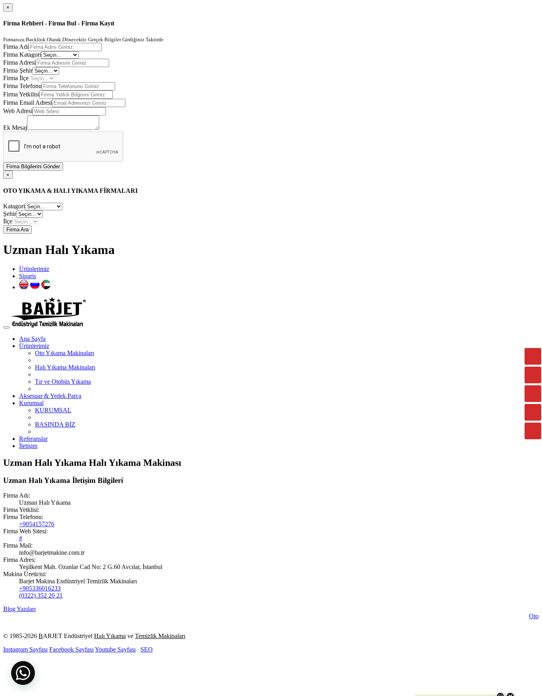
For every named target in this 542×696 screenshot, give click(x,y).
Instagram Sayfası (25, 649)
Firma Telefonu (22, 86)
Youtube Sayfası (115, 649)
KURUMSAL (53, 410)
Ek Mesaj (15, 127)
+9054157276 (36, 524)
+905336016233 (40, 588)
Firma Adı (16, 46)
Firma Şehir (18, 70)
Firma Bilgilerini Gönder (33, 166)
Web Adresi (18, 111)
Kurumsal (31, 403)
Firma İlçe (16, 78)
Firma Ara (17, 230)
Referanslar (33, 438)
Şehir (9, 213)
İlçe (7, 221)
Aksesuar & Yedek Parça (50, 395)
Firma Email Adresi (27, 102)
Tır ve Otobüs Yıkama (63, 381)
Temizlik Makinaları (160, 636)
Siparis (27, 276)
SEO (146, 649)
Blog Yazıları (19, 609)
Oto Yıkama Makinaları (64, 353)
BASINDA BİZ (55, 424)
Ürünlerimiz (34, 268)
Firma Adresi (19, 62)
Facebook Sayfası (71, 649)
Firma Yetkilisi (21, 94)
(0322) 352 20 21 (41, 595)
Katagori (14, 206)
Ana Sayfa (32, 338)
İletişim (28, 445)
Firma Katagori (22, 54)
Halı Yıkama (110, 636)
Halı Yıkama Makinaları (65, 367)
